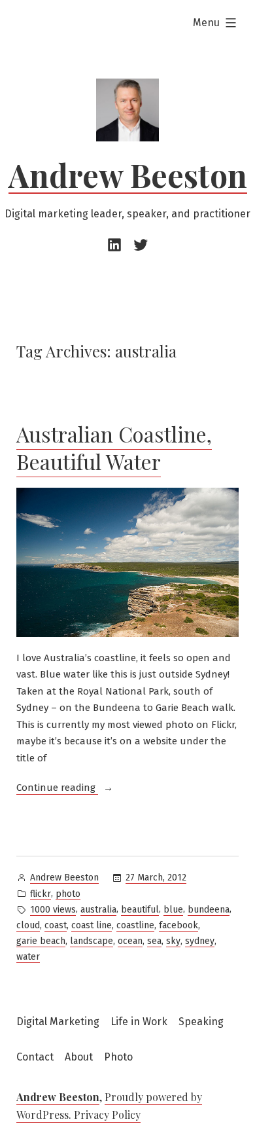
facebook (178, 925)
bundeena (209, 909)
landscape (91, 941)
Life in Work (138, 1021)
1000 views (53, 909)
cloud (28, 925)
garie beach (40, 941)
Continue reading (64, 789)
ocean (130, 941)
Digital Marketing (57, 1021)
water (28, 956)
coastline (135, 925)
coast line (91, 925)
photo (68, 893)
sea (154, 941)
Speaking (201, 1021)
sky (173, 941)
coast (55, 925)
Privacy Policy (107, 1114)
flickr (40, 893)
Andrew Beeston (127, 175)
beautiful (140, 909)
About (79, 1057)
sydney (199, 941)
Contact (35, 1057)
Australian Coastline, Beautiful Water (114, 447)
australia (98, 909)
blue (173, 909)
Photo (118, 1057)
